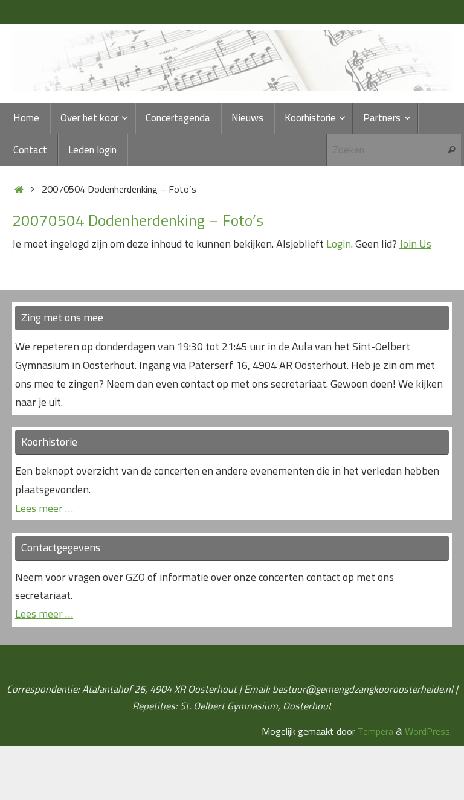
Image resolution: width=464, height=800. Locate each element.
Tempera (375, 731)
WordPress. (428, 731)
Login (338, 243)
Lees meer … (44, 508)
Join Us (415, 243)
